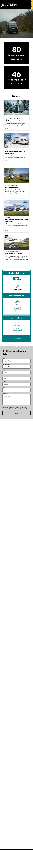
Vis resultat (15, 338)
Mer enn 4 (17, 312)
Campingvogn (17, 289)
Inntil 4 (17, 304)
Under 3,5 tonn (17, 326)
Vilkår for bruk (17, 409)
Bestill (16, 413)
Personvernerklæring (7, 409)
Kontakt (32, 4)
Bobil (17, 282)
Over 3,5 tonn (17, 332)
